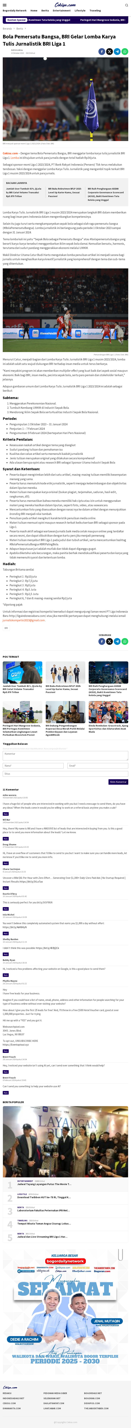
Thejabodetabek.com (96, 1408)
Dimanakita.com (12, 1408)
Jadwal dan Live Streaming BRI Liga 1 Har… (42, 1236)
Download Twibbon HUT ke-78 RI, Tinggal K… (44, 1197)
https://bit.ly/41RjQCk (47, 948)
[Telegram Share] (117, 51)
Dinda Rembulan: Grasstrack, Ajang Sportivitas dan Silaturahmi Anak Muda (108, 728)
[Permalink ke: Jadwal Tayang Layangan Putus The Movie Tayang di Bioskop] (65, 1141)
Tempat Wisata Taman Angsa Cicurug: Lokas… (44, 1223)
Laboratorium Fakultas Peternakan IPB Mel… (43, 1210)
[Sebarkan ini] (101, 51)
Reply (6, 814)
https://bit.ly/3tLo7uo (31, 881)
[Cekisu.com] (65, 4)
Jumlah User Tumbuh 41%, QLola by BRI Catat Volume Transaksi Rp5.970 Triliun (23, 192)
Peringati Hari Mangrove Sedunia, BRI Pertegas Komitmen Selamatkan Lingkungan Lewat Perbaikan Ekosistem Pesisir (22, 730)
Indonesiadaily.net (13, 1398)
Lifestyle (22, 1194)
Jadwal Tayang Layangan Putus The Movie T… (44, 1184)
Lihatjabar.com (52, 1408)
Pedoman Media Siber (55, 1393)
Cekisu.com (9, 1403)
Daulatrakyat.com (53, 1403)
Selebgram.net (52, 1398)
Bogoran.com (92, 1398)
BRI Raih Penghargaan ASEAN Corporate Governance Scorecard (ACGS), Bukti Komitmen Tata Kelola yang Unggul (108, 690)
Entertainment (25, 1181)
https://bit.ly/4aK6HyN (15, 927)
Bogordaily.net (93, 1393)
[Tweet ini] (109, 51)
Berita (20, 1207)
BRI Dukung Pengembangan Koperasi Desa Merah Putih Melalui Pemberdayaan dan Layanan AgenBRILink (65, 730)
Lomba (15, 158)
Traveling (22, 1220)
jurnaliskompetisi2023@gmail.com (24, 620)
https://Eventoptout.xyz (16, 1044)
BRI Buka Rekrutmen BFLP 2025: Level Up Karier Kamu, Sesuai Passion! (65, 192)
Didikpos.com (92, 1403)
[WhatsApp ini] (124, 51)
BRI (6, 627)
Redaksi (7, 1393)
